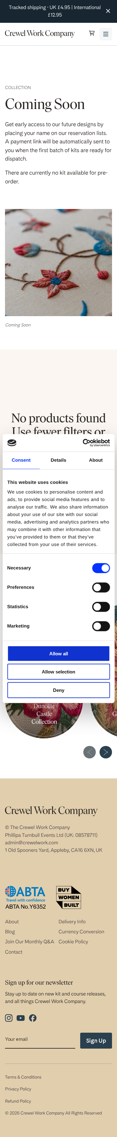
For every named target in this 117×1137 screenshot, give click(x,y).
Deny (58, 690)
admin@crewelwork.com (31, 843)
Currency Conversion (82, 932)
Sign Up (96, 1040)
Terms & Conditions (23, 1077)
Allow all (58, 653)
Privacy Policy (18, 1089)
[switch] (101, 587)
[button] (92, 34)
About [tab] (96, 460)
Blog (10, 932)
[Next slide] (106, 752)
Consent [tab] (21, 460)
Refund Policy (18, 1101)
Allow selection (58, 671)
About (12, 922)
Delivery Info (72, 922)
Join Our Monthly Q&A (29, 942)
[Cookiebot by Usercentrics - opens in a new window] (83, 443)
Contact (13, 952)
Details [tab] (58, 460)
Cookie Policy (73, 942)
